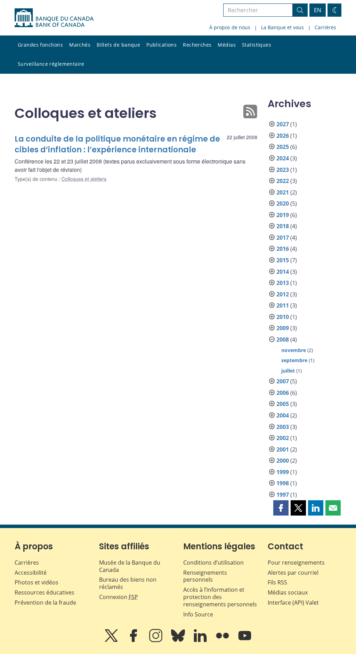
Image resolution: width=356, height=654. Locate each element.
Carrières (325, 27)
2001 (282, 449)
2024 (282, 158)
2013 (282, 283)
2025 (282, 147)
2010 (282, 317)
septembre (294, 360)
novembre (293, 350)
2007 (282, 381)
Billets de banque (118, 44)
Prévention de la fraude (45, 602)
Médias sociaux (288, 592)
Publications (161, 44)
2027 (282, 124)
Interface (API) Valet (293, 602)
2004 (282, 415)
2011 (282, 305)
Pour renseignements (296, 562)
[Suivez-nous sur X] (112, 640)
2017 (282, 237)
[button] (281, 508)
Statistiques (256, 44)
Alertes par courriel (293, 572)
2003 (282, 427)
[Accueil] (54, 17)
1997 (282, 495)
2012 (282, 294)
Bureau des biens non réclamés (127, 583)
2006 (282, 393)
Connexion (118, 597)
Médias (227, 44)
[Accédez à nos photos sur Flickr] (223, 640)
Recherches (197, 44)
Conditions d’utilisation (213, 562)
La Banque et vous (282, 27)
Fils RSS (277, 582)
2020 (282, 203)
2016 (282, 249)
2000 (282, 460)
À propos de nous (229, 27)
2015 (282, 260)
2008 (282, 339)
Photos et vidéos (36, 582)
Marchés (79, 44)
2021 (282, 192)
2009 (282, 328)
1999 (282, 472)
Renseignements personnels (205, 576)
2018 (282, 226)
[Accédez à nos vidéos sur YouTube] (244, 640)
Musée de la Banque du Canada (129, 566)
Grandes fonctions (40, 44)
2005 (282, 404)
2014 (282, 272)
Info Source (198, 614)
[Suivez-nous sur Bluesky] (179, 640)
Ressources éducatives (44, 592)
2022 (282, 181)
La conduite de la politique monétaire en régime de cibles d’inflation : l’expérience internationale (117, 144)
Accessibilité (31, 572)
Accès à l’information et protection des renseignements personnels (220, 597)
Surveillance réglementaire (51, 64)
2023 (282, 170)
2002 (282, 438)
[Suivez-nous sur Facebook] (134, 640)
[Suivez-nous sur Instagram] (156, 640)
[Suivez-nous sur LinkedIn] (201, 640)
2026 (282, 135)
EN (317, 10)
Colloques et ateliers (84, 178)
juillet (288, 370)
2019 (282, 215)
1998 (282, 483)
